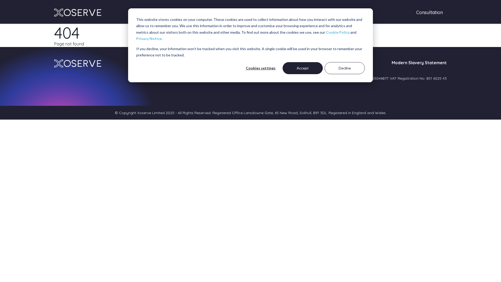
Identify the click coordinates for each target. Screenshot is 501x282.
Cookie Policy (338, 32)
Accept (303, 68)
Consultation (429, 12)
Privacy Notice (149, 38)
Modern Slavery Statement (419, 62)
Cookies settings (261, 68)
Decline (345, 68)
